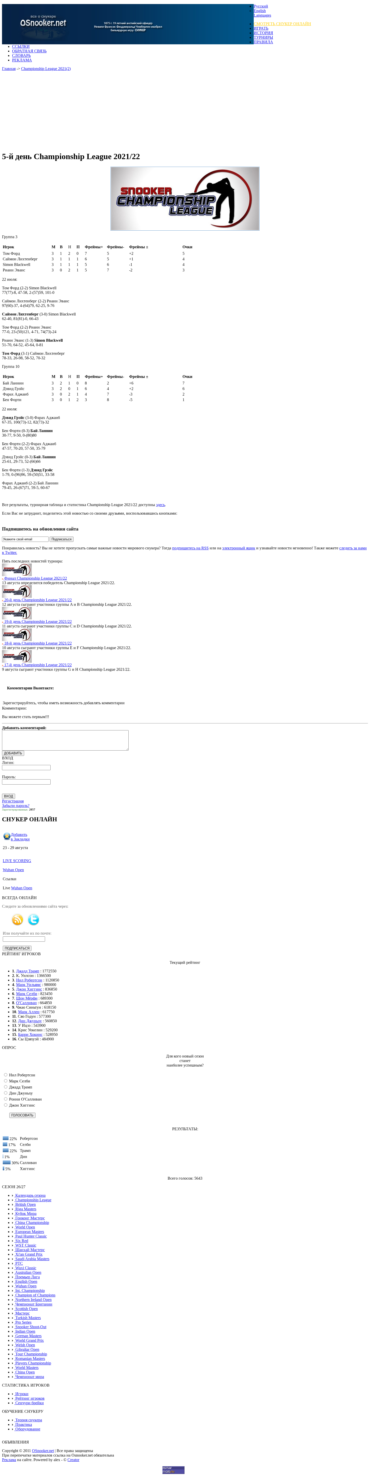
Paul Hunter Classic (30, 1236)
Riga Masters (25, 1209)
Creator (73, 1460)
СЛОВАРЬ (21, 55)
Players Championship (32, 1363)
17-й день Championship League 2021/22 (37, 665)
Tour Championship (30, 1354)
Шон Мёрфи (27, 998)
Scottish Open (26, 1309)
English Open (25, 1281)
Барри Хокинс (30, 1034)
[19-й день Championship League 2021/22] (17, 618)
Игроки (21, 1394)
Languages (262, 15)
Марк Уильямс (28, 984)
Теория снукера (28, 1420)
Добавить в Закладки (20, 836)
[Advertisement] (158, 111)
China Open (24, 1372)
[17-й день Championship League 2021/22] (17, 661)
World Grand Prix (29, 1340)
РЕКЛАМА (22, 60)
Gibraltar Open (26, 1349)
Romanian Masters (29, 1358)
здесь (160, 505)
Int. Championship (29, 1290)
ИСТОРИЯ (263, 33)
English (260, 11)
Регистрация (13, 801)
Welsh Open (24, 1345)
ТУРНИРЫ (263, 37)
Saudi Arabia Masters (31, 1259)
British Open (25, 1204)
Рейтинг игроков (29, 1398)
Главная (9, 68)
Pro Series (22, 1322)
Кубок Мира (25, 1213)
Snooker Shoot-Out (30, 1327)
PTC (18, 1263)
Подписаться (61, 539)
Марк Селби (26, 994)
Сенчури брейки (29, 1403)
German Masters (28, 1336)
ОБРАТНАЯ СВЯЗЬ (29, 51)
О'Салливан (26, 1003)
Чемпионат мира (29, 1377)
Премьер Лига (27, 1277)
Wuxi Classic (25, 1268)
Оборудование (27, 1429)
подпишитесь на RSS (190, 548)
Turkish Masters (27, 1318)
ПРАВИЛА (263, 42)
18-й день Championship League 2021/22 (37, 643)
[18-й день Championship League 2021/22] (17, 640)
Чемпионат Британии (33, 1304)
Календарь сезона (30, 1195)
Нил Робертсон (29, 980)
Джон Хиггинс (29, 989)
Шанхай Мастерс (29, 1250)
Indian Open (24, 1331)
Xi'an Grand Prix (28, 1254)
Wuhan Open (13, 870)
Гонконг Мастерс (29, 1218)
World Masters (26, 1367)
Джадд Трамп (27, 971)
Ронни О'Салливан (25, 1099)
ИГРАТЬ (261, 28)
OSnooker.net (43, 1451)
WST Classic (25, 1245)
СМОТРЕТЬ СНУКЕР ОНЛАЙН (282, 24)
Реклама (9, 1460)
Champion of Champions (34, 1295)
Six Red (21, 1241)
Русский (261, 6)
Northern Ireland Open (33, 1299)
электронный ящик (238, 548)
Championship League (32, 1200)
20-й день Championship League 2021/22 (37, 600)
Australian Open (27, 1272)
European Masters (29, 1231)
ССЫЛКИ (21, 46)
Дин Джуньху (30, 1021)
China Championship (31, 1222)
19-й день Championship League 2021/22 (37, 621)
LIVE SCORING (17, 861)
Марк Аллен (29, 1012)
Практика (23, 1424)
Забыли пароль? (15, 805)
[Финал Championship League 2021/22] (17, 575)
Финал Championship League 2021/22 (35, 578)
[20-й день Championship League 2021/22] (17, 596)
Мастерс (22, 1313)
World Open (24, 1227)
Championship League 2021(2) (46, 68)
